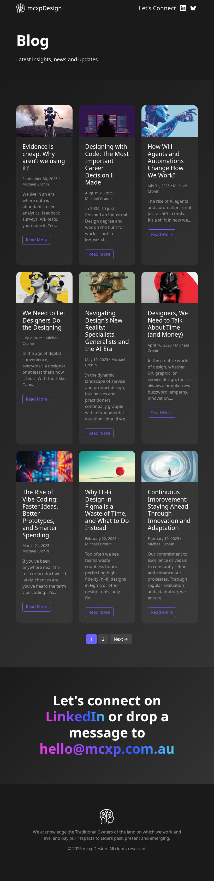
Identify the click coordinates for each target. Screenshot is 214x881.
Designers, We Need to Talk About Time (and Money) (168, 323)
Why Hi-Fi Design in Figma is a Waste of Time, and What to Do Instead (107, 510)
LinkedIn (75, 716)
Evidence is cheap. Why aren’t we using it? (43, 157)
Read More (36, 240)
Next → (121, 639)
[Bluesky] (193, 8)
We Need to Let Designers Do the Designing (43, 320)
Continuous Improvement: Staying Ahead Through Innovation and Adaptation (169, 510)
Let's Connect (157, 8)
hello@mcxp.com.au (107, 749)
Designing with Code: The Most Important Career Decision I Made (107, 164)
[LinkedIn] (183, 8)
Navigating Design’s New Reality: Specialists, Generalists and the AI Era (107, 331)
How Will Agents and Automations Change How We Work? (166, 160)
